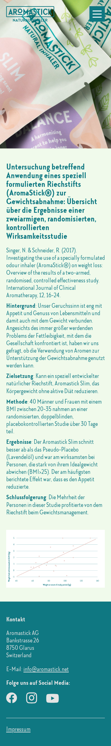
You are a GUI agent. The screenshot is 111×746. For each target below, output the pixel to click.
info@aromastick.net (46, 669)
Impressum (18, 729)
